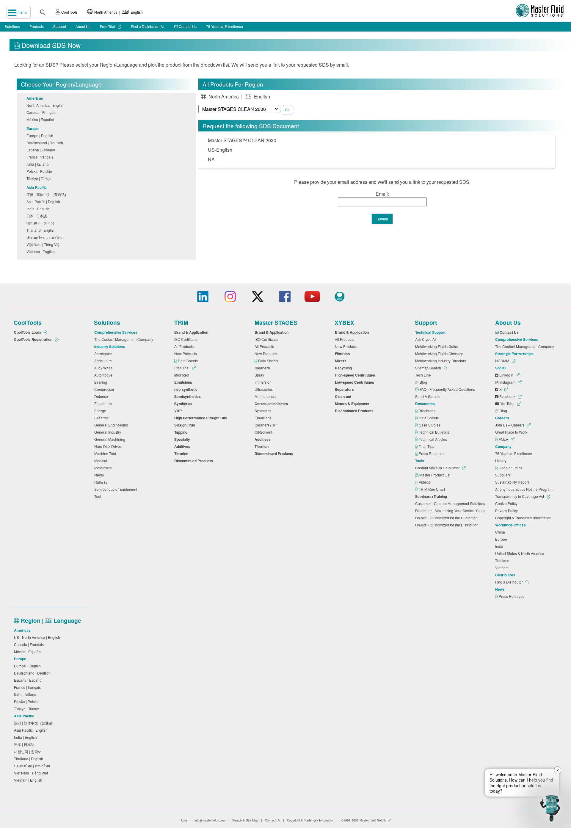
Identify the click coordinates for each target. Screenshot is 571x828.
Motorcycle (104, 467)
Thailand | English (41, 230)
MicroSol (182, 375)
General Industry (108, 432)
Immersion (264, 382)
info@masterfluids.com (209, 820)
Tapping (181, 432)
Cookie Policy (507, 503)
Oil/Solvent (264, 432)
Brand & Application (192, 332)
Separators (345, 389)
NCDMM (502, 360)
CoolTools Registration (33, 339)
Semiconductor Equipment (116, 489)
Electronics (104, 403)
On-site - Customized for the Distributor (447, 524)
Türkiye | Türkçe (39, 178)
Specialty (183, 439)
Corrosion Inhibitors (272, 403)
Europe (502, 539)
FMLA (503, 439)
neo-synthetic (186, 389)
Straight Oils (185, 425)
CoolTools (69, 12)
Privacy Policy (507, 510)
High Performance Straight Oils (201, 418)
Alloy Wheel (104, 367)
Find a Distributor (145, 26)
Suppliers (503, 474)
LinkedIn (506, 374)
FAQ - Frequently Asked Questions (448, 389)
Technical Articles (433, 439)
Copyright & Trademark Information (524, 517)
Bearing (101, 382)
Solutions (12, 26)
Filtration (343, 353)
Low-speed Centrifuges (355, 382)
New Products (186, 353)
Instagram (507, 382)
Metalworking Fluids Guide (437, 346)
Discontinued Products (194, 460)
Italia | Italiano (38, 164)
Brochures (427, 410)
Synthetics (184, 403)
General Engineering (112, 424)
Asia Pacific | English (44, 201)
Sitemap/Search (428, 367)
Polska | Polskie (40, 171)
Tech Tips (427, 446)
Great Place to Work (512, 432)
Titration (182, 453)
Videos (425, 481)
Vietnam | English (41, 251)
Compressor (105, 389)
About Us (83, 26)
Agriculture (104, 360)
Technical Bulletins (434, 432)
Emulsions (184, 382)
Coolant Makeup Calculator (437, 467)
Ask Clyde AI (426, 339)
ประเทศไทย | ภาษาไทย (45, 237)
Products (36, 26)
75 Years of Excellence (224, 26)
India (500, 546)
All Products (184, 346)
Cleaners (263, 368)
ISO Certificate (186, 339)
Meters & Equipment (353, 403)
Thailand (503, 560)
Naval (100, 474)
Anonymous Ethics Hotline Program (524, 489)
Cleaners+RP (266, 424)
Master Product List (435, 474)
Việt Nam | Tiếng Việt (44, 244)
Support (59, 26)
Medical (101, 460)
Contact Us (187, 26)
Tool (98, 496)
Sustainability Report (513, 481)
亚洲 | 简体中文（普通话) (47, 194)
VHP (178, 410)
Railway (101, 481)
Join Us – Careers (510, 424)
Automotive (104, 374)
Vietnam (502, 567)
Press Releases (432, 453)
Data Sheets (188, 360)
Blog (424, 382)
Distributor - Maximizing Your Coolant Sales (451, 510)
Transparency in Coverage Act (520, 496)
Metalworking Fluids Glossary (440, 353)
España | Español (41, 149)
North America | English (117, 12)
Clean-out (344, 396)
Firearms (102, 417)
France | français (40, 156)
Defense (102, 396)
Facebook (507, 396)
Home (184, 820)
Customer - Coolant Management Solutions (451, 503)
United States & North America (520, 553)
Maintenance (266, 396)
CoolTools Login (28, 332)
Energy (101, 410)
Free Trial (108, 26)
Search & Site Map (245, 820)
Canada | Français (42, 112)
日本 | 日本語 (37, 215)
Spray (260, 374)
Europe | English (40, 135)
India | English (38, 208)
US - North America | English (38, 637)
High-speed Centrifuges (356, 375)
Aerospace (104, 353)
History (501, 460)
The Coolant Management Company (124, 339)
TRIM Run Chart (432, 489)
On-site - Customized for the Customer (447, 517)
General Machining (110, 439)
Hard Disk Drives (108, 446)
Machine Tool (106, 453)
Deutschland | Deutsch (45, 142)
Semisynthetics (188, 396)
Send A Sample (428, 396)
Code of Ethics (511, 467)
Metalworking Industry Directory (441, 360)
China (501, 531)
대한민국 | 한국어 (41, 222)
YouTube (507, 403)
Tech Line (424, 374)
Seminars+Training (432, 496)
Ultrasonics (264, 389)
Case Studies (430, 424)
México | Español (41, 119)
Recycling (344, 368)
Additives (183, 446)
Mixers (341, 360)
